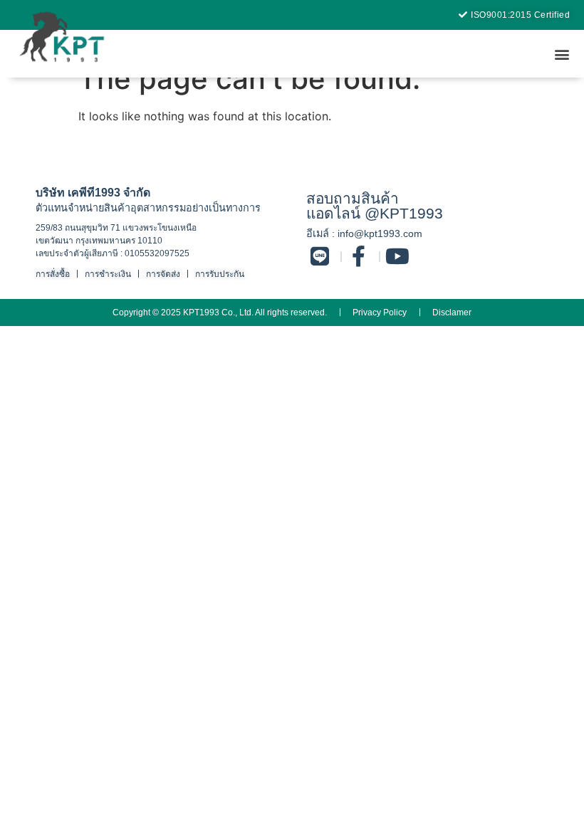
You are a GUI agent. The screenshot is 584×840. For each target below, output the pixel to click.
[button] (561, 53)
